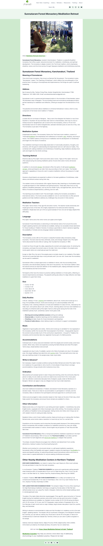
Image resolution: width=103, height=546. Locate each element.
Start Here (39, 2)
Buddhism (32, 136)
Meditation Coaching (29, 534)
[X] (73, 7)
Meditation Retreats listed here (35, 56)
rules (64, 136)
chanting (41, 300)
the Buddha (74, 450)
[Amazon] (78, 7)
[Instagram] (75, 7)
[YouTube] (81, 7)
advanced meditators (50, 437)
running (52, 353)
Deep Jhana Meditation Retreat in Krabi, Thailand (56, 529)
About (80, 2)
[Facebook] (70, 7)
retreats (39, 167)
